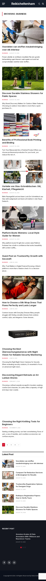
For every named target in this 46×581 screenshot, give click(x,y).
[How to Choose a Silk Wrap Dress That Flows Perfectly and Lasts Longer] (23, 287)
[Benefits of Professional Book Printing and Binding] (23, 125)
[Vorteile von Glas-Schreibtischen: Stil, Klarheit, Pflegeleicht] (23, 171)
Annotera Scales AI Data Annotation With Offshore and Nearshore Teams (28, 536)
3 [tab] (25, 547)
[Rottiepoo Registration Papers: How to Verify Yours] (8, 498)
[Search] (43, 3)
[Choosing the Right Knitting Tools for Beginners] (23, 406)
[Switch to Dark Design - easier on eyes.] (39, 4)
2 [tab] (23, 547)
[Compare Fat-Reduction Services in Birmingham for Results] (8, 475)
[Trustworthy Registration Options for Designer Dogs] (8, 487)
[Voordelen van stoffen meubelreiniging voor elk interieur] (23, 32)
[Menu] (3, 3)
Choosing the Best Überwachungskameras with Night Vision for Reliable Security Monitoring (22, 352)
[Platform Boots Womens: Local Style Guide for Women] (23, 218)
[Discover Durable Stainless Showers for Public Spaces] (23, 78)
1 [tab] (21, 547)
